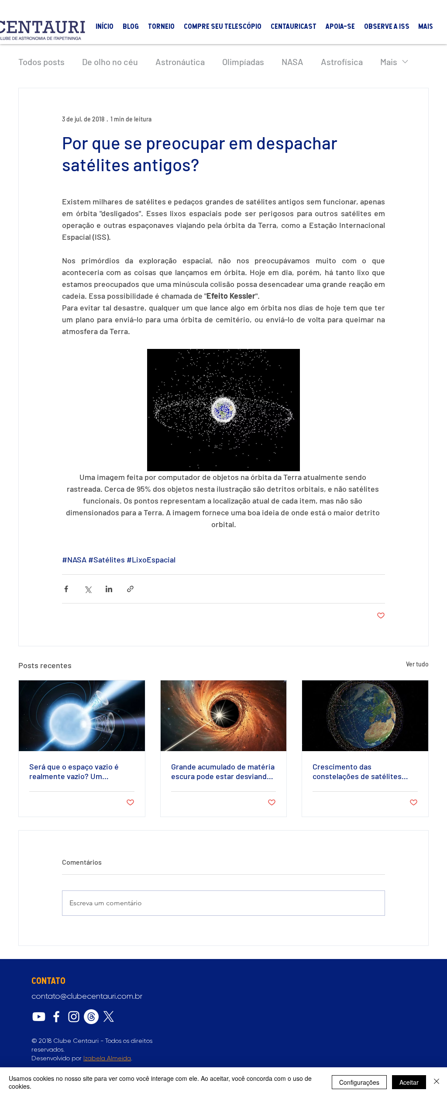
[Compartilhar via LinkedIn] (109, 589)
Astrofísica (342, 61)
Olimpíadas (243, 61)
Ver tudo (417, 664)
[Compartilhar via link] (130, 589)
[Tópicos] (91, 1016)
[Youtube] (38, 1016)
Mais (388, 61)
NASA (292, 61)
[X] (108, 1016)
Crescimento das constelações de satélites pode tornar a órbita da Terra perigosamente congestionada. (362, 771)
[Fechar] (436, 1082)
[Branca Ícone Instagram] (73, 1016)
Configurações (359, 1082)
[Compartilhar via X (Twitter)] (87, 589)
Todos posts (41, 61)
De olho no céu (110, 61)
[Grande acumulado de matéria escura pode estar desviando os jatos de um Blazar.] (224, 715)
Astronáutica (180, 61)
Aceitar (409, 1082)
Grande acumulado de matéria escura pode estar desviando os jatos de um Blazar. (223, 771)
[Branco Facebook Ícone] (56, 1016)
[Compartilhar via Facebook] (66, 589)
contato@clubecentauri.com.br (86, 996)
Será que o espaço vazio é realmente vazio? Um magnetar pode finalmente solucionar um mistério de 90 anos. (79, 771)
